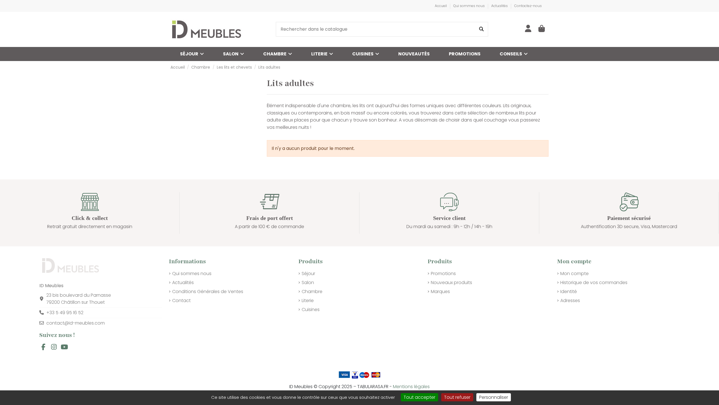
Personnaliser (493, 397)
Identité (568, 291)
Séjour (308, 273)
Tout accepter (419, 397)
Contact (181, 300)
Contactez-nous (528, 5)
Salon (308, 282)
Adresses (570, 300)
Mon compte (574, 273)
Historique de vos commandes (593, 282)
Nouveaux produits (451, 282)
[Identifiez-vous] (528, 29)
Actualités (500, 5)
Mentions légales (411, 386)
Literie (308, 300)
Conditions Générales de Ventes (207, 291)
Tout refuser (457, 397)
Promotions (443, 273)
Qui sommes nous (469, 5)
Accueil (441, 5)
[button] (513, 54)
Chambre (312, 291)
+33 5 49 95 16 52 (64, 312)
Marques (440, 291)
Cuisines (311, 309)
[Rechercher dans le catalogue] (481, 29)
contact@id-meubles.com (75, 323)
